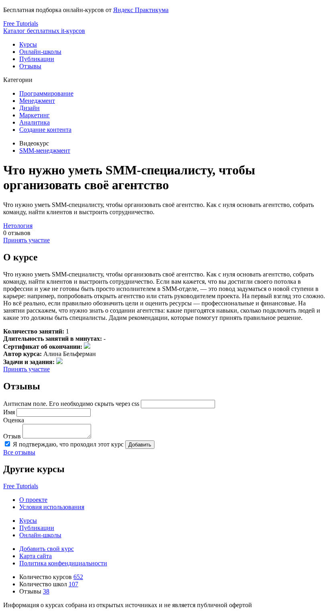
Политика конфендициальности (63, 563)
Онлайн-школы (40, 51)
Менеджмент (37, 100)
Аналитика (34, 122)
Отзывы (30, 66)
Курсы (28, 44)
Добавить (139, 445)
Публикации (36, 58)
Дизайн (29, 107)
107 (73, 584)
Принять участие (26, 240)
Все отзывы (19, 452)
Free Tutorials (20, 486)
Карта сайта (35, 556)
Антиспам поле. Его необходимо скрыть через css (71, 403)
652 (78, 576)
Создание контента (45, 129)
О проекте (33, 499)
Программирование (46, 93)
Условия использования (51, 507)
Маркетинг (34, 115)
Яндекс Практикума (141, 9)
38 (46, 591)
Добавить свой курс (46, 548)
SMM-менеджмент (44, 150)
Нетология (17, 225)
